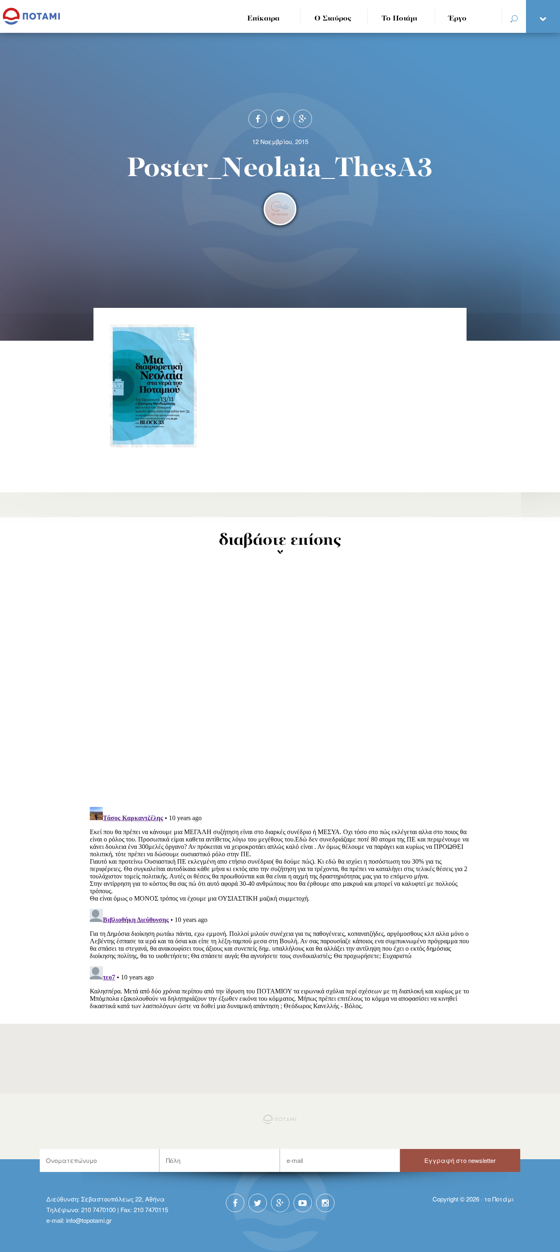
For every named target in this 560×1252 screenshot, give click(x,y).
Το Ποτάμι (399, 19)
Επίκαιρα (263, 19)
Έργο (458, 19)
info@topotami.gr (89, 1220)
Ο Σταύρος (332, 19)
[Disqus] (280, 693)
